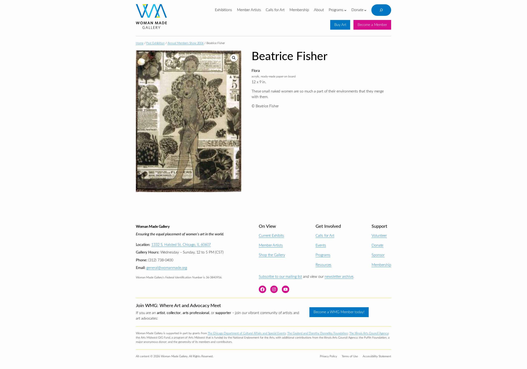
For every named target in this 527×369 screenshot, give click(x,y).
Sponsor (378, 255)
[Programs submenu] (345, 10)
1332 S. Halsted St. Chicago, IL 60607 (181, 245)
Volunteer (379, 236)
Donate (377, 245)
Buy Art (340, 25)
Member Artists (271, 245)
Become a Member (372, 25)
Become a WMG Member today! (339, 312)
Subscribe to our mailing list (280, 277)
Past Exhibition (155, 43)
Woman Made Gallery (153, 227)
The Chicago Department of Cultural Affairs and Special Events (247, 333)
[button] (234, 58)
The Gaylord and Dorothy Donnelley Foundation (317, 333)
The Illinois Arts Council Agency (368, 333)
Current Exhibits (271, 236)
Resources (323, 265)
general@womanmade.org (166, 268)
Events (321, 245)
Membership (381, 265)
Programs (323, 255)
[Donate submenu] (365, 10)
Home (139, 43)
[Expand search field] (381, 10)
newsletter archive (339, 277)
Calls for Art (325, 236)
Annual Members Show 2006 (186, 43)
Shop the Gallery (272, 255)
